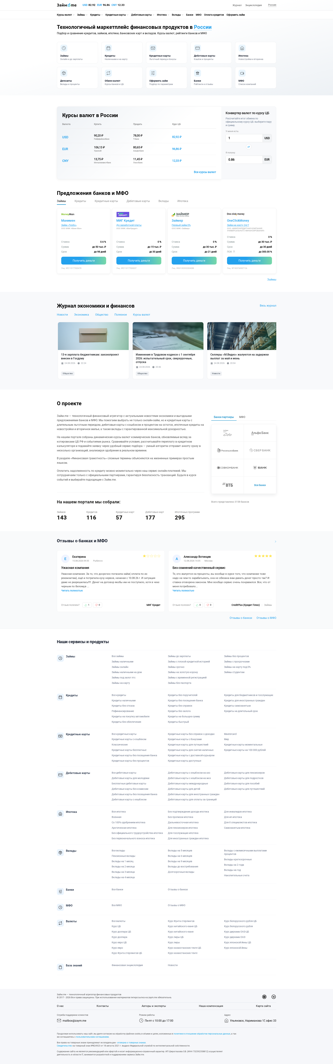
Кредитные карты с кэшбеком (129, 739)
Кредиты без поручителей (182, 695)
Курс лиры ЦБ (176, 937)
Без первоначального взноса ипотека (133, 838)
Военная (116, 817)
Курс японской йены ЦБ (237, 942)
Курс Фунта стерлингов (181, 921)
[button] (271, 5)
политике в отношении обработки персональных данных (202, 1034)
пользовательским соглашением (92, 1037)
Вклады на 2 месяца (123, 866)
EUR (99, 5)
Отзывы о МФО (266, 618)
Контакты (103, 1006)
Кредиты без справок (180, 705)
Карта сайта (263, 1006)
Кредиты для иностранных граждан (244, 700)
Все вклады (118, 850)
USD (85, 5)
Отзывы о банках (241, 618)
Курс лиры (174, 942)
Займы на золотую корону (183, 672)
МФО (199, 14)
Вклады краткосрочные (238, 859)
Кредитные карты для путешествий (188, 744)
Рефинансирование (123, 711)
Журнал (237, 5)
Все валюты (118, 921)
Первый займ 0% (181, 225)
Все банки (260, 485)
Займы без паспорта (179, 683)
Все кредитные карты (124, 734)
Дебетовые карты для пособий (241, 783)
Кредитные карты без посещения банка (134, 755)
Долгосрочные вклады (181, 872)
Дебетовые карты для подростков (243, 778)
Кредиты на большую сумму (184, 716)
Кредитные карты (115, 14)
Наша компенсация (211, 1006)
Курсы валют (64, 14)
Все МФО (117, 905)
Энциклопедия (253, 5)
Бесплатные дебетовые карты (129, 783)
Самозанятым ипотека (237, 827)
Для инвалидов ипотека (238, 811)
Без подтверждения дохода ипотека (188, 811)
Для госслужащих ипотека (183, 833)
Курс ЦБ (176, 124)
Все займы (118, 656)
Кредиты (95, 14)
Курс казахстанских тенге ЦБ (184, 947)
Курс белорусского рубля (238, 926)
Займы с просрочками (237, 661)
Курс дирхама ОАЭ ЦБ (236, 931)
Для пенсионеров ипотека (183, 827)
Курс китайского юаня (181, 931)
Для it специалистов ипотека (240, 822)
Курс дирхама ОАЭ (234, 937)
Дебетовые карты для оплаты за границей (192, 799)
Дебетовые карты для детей (184, 788)
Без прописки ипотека (180, 817)
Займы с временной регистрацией (187, 677)
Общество (101, 314)
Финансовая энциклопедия (127, 965)
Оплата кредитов (214, 14)
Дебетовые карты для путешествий (244, 788)
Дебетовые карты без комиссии (130, 788)
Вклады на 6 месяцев (180, 856)
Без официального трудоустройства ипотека (137, 833)
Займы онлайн (120, 667)
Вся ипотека (119, 811)
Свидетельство (64, 1046)
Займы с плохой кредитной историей (189, 661)
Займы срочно (176, 667)
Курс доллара (119, 937)
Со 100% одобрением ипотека (128, 822)
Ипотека (162, 14)
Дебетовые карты (141, 14)
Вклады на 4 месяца (123, 877)
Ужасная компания (75, 568)
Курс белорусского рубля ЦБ (240, 921)
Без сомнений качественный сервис (199, 568)
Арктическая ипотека (124, 827)
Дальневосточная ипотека (183, 822)
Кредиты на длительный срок (241, 711)
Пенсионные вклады (123, 856)
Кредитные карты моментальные (243, 744)
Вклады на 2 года (234, 864)
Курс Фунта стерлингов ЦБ (127, 953)
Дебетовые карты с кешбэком (129, 799)
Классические (120, 744)
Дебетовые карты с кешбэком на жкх (189, 778)
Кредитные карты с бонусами (185, 739)
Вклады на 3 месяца (123, 872)
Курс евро (117, 947)
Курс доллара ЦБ (121, 931)
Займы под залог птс (123, 677)
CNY (114, 5)
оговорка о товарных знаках (131, 1042)
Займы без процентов (236, 656)
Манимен (68, 220)
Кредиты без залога (179, 711)
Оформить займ (236, 14)
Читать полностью (72, 590)
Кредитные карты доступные (184, 760)
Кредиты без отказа (123, 705)
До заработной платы (129, 225)
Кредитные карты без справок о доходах (191, 734)
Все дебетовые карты (124, 772)
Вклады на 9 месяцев (180, 861)
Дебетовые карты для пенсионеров (244, 772)
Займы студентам (234, 672)
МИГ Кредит (125, 220)
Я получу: (230, 152)
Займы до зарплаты (179, 656)
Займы (81, 14)
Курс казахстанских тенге (182, 953)
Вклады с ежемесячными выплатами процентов (245, 852)
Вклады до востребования (183, 866)
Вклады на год (232, 870)
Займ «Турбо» (69, 225)
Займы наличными (122, 661)
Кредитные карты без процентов (130, 760)
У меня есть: (232, 131)
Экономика (81, 314)
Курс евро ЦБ (119, 942)
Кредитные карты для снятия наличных (191, 750)
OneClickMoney (238, 220)
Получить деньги (84, 260)
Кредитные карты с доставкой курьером (191, 755)
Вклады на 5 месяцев (180, 850)
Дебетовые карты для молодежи (130, 778)
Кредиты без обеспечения (126, 721)
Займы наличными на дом (127, 672)
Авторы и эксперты (154, 1006)
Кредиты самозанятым (237, 705)
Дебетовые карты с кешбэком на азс (189, 772)
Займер (177, 220)
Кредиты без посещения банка (185, 700)
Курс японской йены (235, 947)
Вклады (176, 14)
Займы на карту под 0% (237, 667)
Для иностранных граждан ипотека (188, 838)
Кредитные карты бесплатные (129, 750)
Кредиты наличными (124, 700)
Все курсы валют (205, 172)
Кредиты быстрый (178, 721)
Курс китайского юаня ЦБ (182, 926)
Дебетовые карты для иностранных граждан (193, 794)
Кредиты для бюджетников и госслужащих (248, 695)
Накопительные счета (236, 875)
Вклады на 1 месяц (122, 861)
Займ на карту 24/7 (238, 225)
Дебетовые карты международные (188, 783)
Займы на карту (121, 683)
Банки (189, 14)
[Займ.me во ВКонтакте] (274, 997)
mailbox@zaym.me (74, 1020)
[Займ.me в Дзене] (264, 997)
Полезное (120, 314)
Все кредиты (119, 695)
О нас (60, 1006)
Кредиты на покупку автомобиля (131, 716)
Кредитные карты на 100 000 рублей (245, 750)
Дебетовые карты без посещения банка (134, 794)
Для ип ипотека (233, 817)
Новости (62, 314)
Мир (226, 739)
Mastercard (230, 734)
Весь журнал (268, 305)
